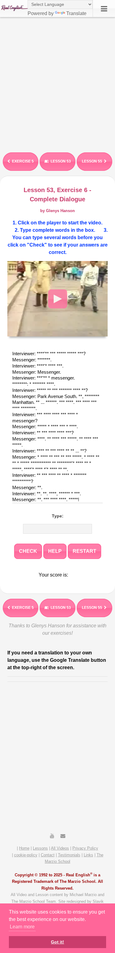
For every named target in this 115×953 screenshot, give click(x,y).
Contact (48, 855)
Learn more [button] (22, 926)
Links (88, 855)
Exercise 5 (23, 161)
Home (24, 848)
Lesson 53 (61, 161)
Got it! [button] (57, 941)
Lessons (40, 848)
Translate (76, 13)
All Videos (60, 848)
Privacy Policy (85, 848)
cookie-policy (25, 855)
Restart (84, 551)
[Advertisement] (57, 82)
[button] (57, 299)
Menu (104, 8)
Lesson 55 (92, 161)
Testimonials (69, 855)
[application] (57, 298)
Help (55, 551)
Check (28, 551)
